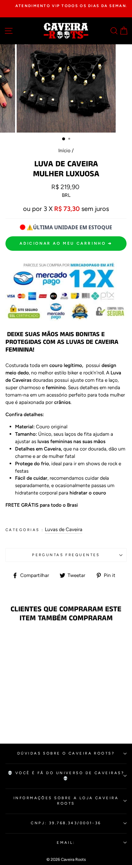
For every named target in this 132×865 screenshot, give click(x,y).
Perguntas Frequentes (66, 555)
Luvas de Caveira (63, 529)
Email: (66, 842)
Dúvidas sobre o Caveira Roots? (66, 753)
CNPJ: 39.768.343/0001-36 (66, 823)
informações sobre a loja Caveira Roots (66, 801)
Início (64, 150)
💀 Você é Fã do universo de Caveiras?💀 (66, 776)
